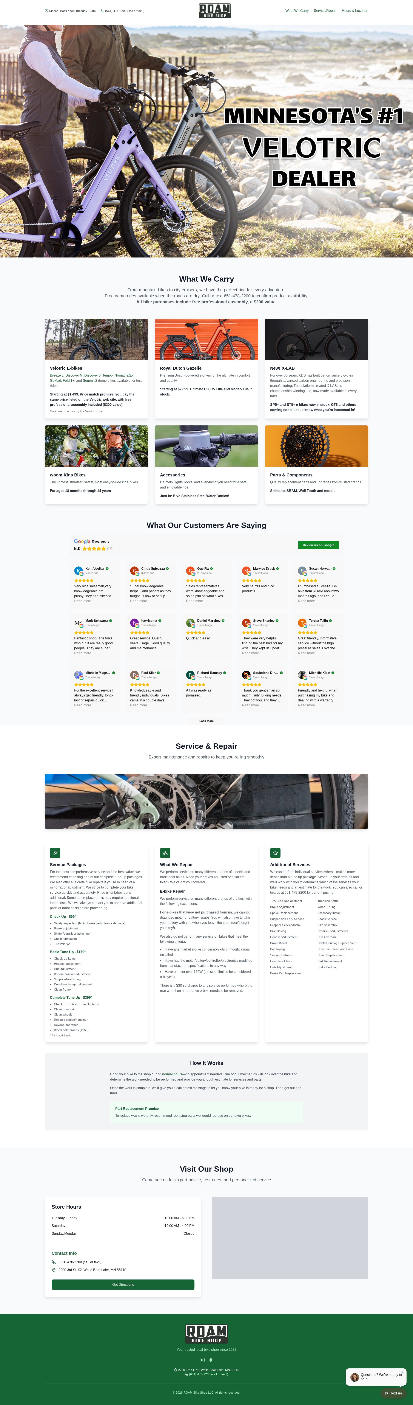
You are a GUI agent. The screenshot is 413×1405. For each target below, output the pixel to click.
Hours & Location (355, 10)
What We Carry (297, 10)
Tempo (107, 375)
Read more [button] (82, 601)
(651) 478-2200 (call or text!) (124, 10)
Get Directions (123, 1284)
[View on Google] (78, 570)
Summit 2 (90, 380)
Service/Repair (325, 10)
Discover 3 (92, 375)
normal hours (172, 1074)
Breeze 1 (57, 375)
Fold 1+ (68, 380)
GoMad (55, 380)
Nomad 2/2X (124, 375)
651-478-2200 (237, 295)
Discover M (74, 375)
